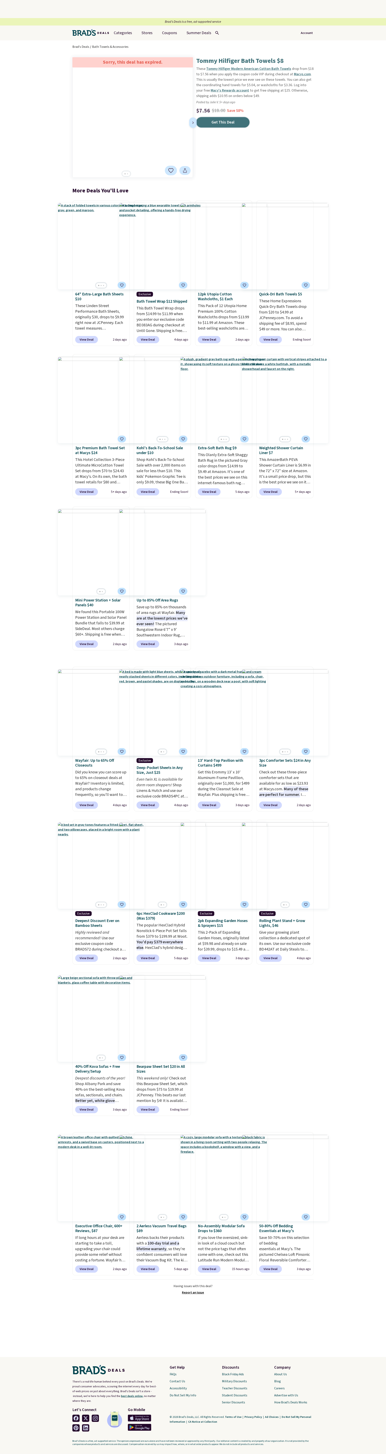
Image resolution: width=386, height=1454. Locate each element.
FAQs (173, 1374)
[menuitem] (199, 33)
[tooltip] (171, 170)
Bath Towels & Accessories (110, 47)
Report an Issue (193, 1292)
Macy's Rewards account (230, 90)
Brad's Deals (80, 47)
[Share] (185, 170)
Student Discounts (234, 1395)
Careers (279, 1388)
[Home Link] (92, 33)
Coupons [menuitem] (169, 33)
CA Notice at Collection (202, 1422)
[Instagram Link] (95, 1418)
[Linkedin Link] (85, 1427)
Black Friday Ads (233, 1374)
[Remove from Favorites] (171, 170)
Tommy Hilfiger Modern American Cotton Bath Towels (248, 68)
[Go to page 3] (104, 285)
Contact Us (177, 1381)
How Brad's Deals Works (290, 1402)
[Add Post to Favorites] (183, 439)
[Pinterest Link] (76, 1427)
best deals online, (132, 1396)
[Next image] (193, 122)
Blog (277, 1381)
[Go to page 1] (125, 174)
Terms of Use (233, 1417)
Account (307, 33)
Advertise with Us (286, 1395)
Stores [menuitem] (147, 33)
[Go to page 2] (127, 174)
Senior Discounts (233, 1402)
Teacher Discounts (234, 1388)
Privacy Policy (253, 1417)
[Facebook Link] (76, 1418)
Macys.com (302, 74)
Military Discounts (234, 1381)
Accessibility (178, 1388)
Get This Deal (222, 122)
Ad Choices (272, 1417)
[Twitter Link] (85, 1418)
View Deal (86, 339)
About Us (280, 1374)
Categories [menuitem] (123, 33)
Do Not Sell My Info (183, 1395)
